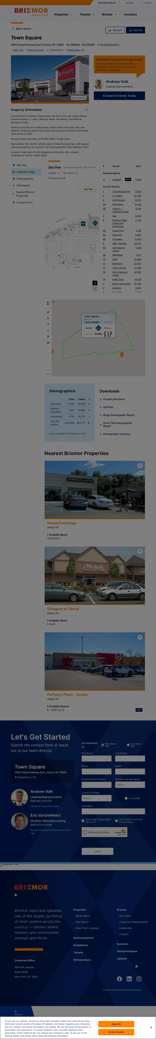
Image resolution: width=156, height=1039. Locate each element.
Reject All (116, 1024)
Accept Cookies (116, 1032)
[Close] (151, 1027)
